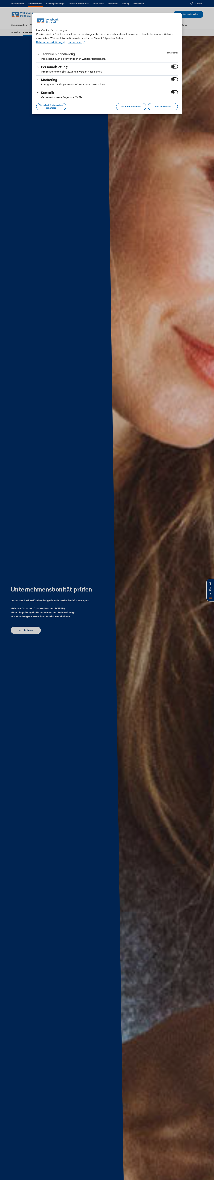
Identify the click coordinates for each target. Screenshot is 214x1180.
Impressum (75, 42)
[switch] (174, 67)
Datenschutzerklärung (49, 42)
